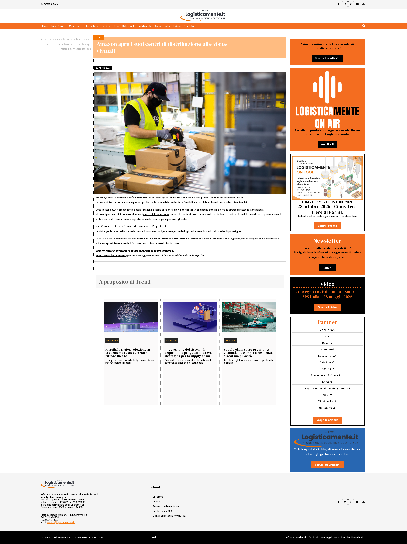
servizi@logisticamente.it (61, 522)
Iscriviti (327, 268)
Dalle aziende (128, 26)
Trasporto (90, 26)
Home (45, 26)
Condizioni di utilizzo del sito (349, 537)
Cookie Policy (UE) (162, 511)
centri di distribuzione (156, 214)
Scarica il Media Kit (327, 58)
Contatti (157, 501)
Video (167, 26)
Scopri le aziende (327, 420)
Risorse (158, 26)
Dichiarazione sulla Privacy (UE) (169, 516)
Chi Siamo (158, 497)
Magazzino (74, 26)
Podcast (177, 26)
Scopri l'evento (327, 226)
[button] (363, 26)
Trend (116, 26)
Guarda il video (327, 307)
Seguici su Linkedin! (327, 465)
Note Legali (326, 537)
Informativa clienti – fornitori (302, 537)
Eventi (104, 26)
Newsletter (189, 26)
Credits (155, 537)
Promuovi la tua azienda (166, 506)
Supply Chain (57, 26)
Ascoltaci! (327, 144)
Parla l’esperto (145, 26)
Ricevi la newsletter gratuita (111, 255)
